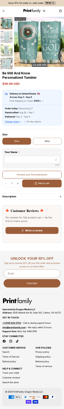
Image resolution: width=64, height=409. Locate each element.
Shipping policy (43, 356)
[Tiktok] (17, 341)
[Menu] (3, 10)
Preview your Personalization (32, 174)
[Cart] (60, 11)
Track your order (10, 373)
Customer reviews (11, 377)
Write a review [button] (34, 230)
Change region (12, 121)
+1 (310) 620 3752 (11, 323)
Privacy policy (42, 352)
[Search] (44, 11)
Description (9, 196)
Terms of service (43, 366)
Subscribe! (32, 283)
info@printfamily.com (14, 327)
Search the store (10, 382)
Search (5, 352)
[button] (32, 152)
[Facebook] (4, 341)
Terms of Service (10, 356)
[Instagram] (10, 341)
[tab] (7, 23)
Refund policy (9, 361)
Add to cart (43, 183)
